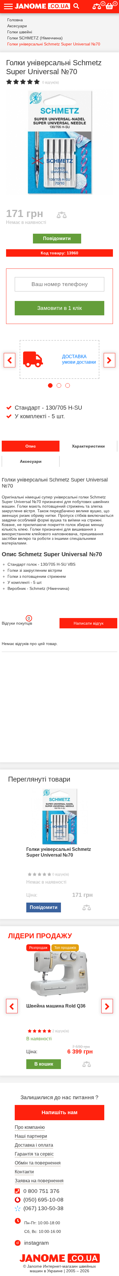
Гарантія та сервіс (34, 1154)
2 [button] (59, 385)
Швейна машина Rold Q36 (55, 1005)
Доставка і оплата (34, 1145)
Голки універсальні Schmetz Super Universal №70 (58, 852)
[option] (59, 142)
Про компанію (30, 1127)
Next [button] (109, 360)
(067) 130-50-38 (43, 1208)
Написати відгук (88, 623)
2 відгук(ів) (60, 1031)
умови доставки (79, 359)
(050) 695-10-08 (43, 1200)
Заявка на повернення (39, 1180)
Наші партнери (31, 1136)
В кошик (43, 1064)
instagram (36, 1243)
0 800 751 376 (41, 1191)
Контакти (24, 1171)
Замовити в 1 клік (59, 308)
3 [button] (67, 385)
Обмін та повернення (38, 1162)
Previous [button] (9, 360)
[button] (74, 6)
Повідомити (57, 238)
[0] (96, 6)
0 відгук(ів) (50, 82)
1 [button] (50, 385)
